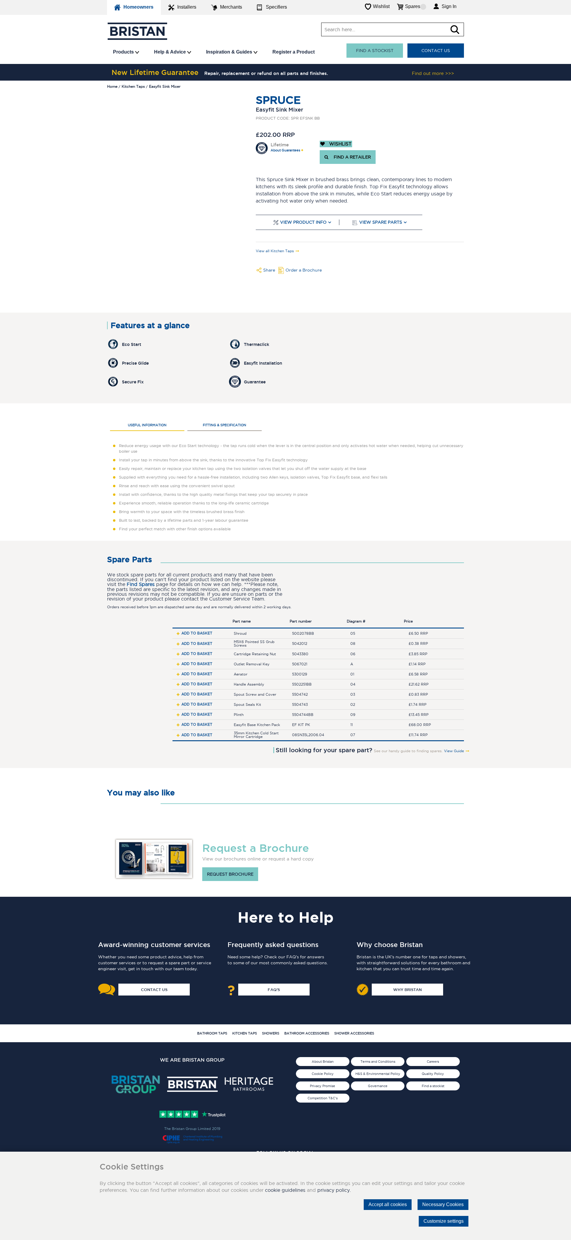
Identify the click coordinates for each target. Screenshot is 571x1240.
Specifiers (276, 7)
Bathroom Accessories (306, 1033)
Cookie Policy (323, 1074)
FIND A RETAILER (351, 157)
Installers (186, 7)
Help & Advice (170, 51)
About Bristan (323, 1061)
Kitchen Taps (244, 1033)
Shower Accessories (354, 1033)
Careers (433, 1061)
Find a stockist (374, 50)
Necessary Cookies (443, 1204)
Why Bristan (407, 989)
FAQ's (274, 989)
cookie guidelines (285, 1190)
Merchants (231, 7)
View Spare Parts (380, 222)
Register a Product (293, 51)
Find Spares (141, 584)
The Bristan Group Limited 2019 (192, 1129)
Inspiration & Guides (229, 51)
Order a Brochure (304, 270)
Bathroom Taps (212, 1033)
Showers (270, 1033)
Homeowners (138, 7)
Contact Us (435, 50)
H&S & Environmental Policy (377, 1074)
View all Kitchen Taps (275, 251)
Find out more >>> (433, 73)
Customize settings (443, 1221)
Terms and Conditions (377, 1061)
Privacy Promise (322, 1086)
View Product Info (303, 222)
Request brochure (230, 874)
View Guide (454, 751)
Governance (378, 1086)
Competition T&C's (323, 1098)
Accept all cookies (387, 1204)
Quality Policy (433, 1074)
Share (269, 270)
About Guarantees (285, 150)
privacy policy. (334, 1190)
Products (124, 51)
